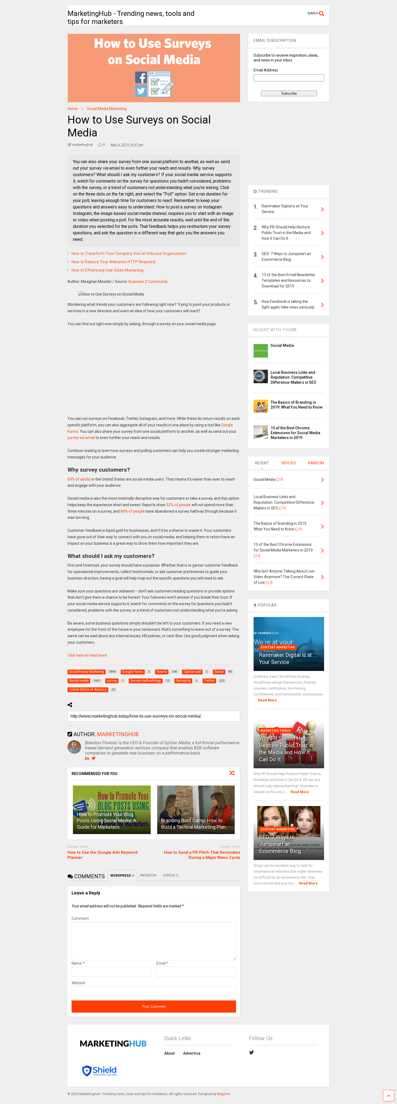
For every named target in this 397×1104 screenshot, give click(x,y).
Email (162, 963)
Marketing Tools (276, 730)
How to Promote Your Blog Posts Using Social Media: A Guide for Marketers (106, 820)
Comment (80, 918)
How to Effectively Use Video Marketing (108, 270)
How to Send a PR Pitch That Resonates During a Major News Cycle (202, 855)
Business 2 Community (148, 281)
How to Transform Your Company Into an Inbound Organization (129, 253)
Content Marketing (278, 647)
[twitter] (251, 1052)
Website (78, 983)
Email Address (266, 70)
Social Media (282, 345)
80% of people (132, 511)
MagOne (223, 1094)
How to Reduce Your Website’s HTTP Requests (114, 262)
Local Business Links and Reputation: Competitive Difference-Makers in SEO (293, 377)
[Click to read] (196, 810)
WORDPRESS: (122, 875)
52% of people (178, 505)
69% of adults (79, 479)
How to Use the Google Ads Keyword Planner (102, 855)
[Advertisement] (154, 375)
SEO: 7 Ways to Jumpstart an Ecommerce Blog (280, 844)
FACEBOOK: (149, 875)
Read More (267, 700)
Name (78, 963)
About (169, 1053)
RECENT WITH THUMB (275, 330)
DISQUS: (170, 875)
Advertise (191, 1053)
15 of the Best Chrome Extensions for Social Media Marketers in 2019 (295, 433)
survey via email (81, 438)
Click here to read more (87, 655)
